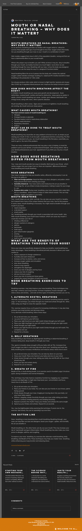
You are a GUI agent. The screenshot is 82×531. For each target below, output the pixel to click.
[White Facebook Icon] (75, 4)
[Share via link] (24, 450)
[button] (76, 9)
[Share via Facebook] (12, 450)
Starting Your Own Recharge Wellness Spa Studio (14, 471)
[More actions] (70, 20)
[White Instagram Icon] (78, 4)
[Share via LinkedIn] (20, 450)
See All (77, 464)
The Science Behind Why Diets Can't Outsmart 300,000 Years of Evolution (39, 471)
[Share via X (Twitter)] (16, 450)
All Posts (5, 9)
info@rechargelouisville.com (41, 525)
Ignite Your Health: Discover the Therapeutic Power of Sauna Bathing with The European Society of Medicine (66, 471)
